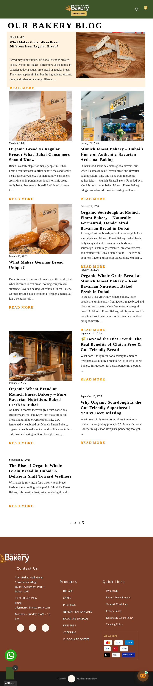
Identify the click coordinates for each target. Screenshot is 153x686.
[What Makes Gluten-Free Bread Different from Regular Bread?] (110, 55)
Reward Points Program (118, 597)
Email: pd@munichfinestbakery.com (32, 605)
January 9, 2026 (17, 383)
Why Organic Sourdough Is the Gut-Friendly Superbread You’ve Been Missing (111, 407)
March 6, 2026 (17, 37)
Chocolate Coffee (76, 639)
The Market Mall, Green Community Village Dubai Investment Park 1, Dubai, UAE (30, 584)
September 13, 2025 (91, 333)
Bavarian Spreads (75, 618)
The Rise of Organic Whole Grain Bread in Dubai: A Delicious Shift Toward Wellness (40, 471)
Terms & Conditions (116, 604)
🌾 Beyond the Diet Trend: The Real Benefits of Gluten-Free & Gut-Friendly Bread (111, 344)
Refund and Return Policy (119, 617)
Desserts (69, 625)
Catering (69, 632)
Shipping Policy (114, 624)
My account (112, 590)
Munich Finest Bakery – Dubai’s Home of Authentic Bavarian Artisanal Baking (112, 154)
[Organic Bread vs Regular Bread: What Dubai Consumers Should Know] (40, 122)
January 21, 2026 (90, 143)
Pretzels (69, 604)
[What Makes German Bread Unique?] (40, 236)
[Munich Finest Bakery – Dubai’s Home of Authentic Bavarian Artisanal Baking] (112, 122)
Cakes (67, 598)
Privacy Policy (113, 611)
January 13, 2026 (90, 269)
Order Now (79, 13)
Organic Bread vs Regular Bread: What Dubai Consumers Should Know (39, 154)
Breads (68, 591)
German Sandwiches (77, 611)
